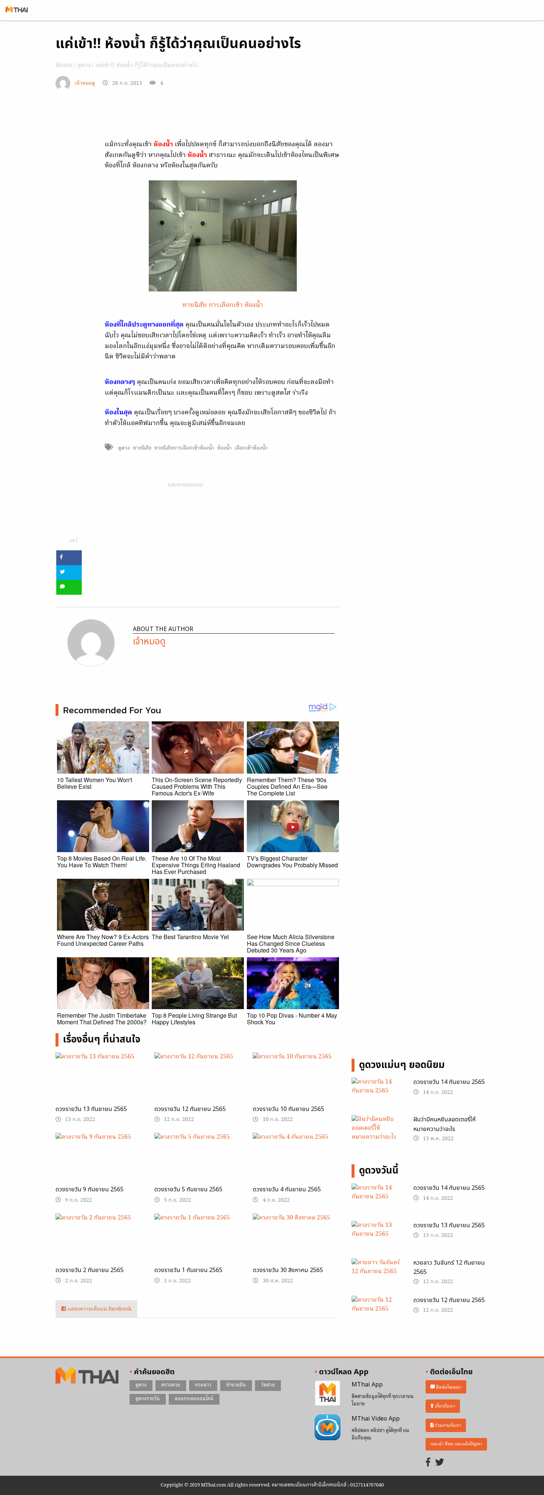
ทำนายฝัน (236, 1385)
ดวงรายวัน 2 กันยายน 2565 (90, 1270)
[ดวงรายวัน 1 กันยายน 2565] (198, 1243)
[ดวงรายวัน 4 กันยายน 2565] (296, 1164)
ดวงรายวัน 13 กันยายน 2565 (91, 1109)
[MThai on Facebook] (428, 1463)
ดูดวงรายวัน (147, 1399)
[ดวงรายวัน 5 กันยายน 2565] (198, 1164)
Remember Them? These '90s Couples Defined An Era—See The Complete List (287, 786)
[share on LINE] (69, 587)
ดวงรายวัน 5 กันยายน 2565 (188, 1189)
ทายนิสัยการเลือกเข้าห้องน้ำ (184, 448)
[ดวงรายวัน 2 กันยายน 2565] (99, 1244)
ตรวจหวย (170, 1385)
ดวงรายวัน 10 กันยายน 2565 (288, 1109)
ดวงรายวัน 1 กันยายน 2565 (188, 1270)
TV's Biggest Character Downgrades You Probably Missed (292, 861)
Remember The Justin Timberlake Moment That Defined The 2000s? (102, 1018)
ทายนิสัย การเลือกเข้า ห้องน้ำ (222, 305)
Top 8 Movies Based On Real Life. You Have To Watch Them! (102, 861)
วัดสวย (268, 1385)
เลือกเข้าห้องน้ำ (251, 448)
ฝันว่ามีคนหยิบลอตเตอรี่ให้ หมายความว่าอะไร (444, 1124)
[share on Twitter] (69, 572)
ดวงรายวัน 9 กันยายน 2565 (90, 1189)
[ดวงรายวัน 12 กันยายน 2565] (198, 1083)
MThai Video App (376, 1418)
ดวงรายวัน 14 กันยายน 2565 (449, 1082)
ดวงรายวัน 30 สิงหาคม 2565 (288, 1270)
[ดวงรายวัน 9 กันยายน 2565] (99, 1164)
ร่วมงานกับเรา (447, 1425)
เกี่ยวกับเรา (444, 1406)
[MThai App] (327, 1393)
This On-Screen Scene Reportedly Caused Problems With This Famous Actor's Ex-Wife (197, 786)
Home (64, 65)
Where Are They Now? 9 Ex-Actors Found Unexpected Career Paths (103, 940)
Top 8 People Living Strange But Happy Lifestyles (194, 1018)
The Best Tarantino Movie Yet (190, 936)
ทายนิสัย (142, 448)
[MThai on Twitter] (439, 1463)
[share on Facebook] (69, 557)
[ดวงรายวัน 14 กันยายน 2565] (377, 1096)
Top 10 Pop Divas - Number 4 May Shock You (292, 1018)
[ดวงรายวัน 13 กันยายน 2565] (99, 1083)
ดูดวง (84, 65)
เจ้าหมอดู (85, 83)
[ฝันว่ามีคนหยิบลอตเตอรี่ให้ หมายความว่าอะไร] (377, 1129)
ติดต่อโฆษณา (448, 1387)
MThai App (367, 1384)
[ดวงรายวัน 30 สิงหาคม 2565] (296, 1244)
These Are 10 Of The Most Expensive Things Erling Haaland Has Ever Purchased (196, 865)
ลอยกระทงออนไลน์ (194, 1399)
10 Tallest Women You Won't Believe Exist (94, 783)
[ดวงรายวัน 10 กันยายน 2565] (296, 1083)
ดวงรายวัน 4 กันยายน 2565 (287, 1189)
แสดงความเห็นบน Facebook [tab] (98, 1309)
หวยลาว (203, 1385)
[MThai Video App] (327, 1427)
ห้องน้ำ (224, 448)
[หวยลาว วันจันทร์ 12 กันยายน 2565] (377, 1276)
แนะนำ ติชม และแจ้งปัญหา (456, 1444)
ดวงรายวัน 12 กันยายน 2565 (190, 1109)
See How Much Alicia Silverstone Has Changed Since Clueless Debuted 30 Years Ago (291, 943)
